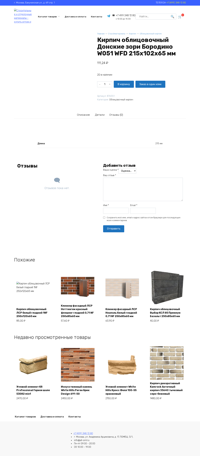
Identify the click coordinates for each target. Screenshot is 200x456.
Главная (101, 33)
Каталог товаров (47, 16)
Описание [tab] (83, 114)
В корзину (124, 84)
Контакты (96, 16)
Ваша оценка (110, 170)
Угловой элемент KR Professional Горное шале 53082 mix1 (33, 390)
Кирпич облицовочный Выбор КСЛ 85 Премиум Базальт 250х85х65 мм (165, 313)
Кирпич (132, 33)
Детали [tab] (100, 114)
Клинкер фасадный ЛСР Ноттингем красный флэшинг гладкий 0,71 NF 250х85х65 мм (77, 311)
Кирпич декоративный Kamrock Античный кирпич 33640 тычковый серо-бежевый (166, 388)
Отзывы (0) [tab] (116, 114)
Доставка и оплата (75, 16)
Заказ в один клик (150, 84)
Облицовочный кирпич (151, 33)
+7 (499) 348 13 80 (176, 2)
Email (133, 205)
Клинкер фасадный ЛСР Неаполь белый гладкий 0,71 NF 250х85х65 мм (121, 313)
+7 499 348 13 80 (125, 17)
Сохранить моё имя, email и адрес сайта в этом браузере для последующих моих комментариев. (143, 219)
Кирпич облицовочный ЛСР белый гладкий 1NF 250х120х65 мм (32, 313)
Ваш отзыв (109, 175)
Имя (106, 205)
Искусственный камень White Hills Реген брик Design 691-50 (76, 390)
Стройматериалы (116, 33)
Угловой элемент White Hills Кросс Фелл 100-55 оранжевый (121, 390)
